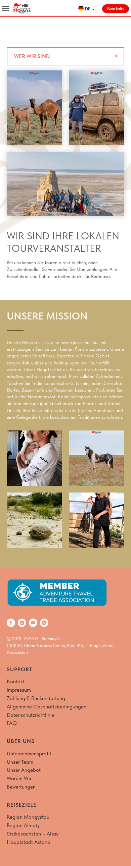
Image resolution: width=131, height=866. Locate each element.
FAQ (12, 723)
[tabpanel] (65, 185)
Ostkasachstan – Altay (32, 833)
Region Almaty (23, 825)
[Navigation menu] (11, 26)
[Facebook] (11, 623)
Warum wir (19, 778)
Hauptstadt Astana (28, 842)
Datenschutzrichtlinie (30, 715)
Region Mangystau (28, 817)
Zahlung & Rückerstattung (36, 698)
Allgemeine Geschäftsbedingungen (46, 706)
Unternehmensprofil (29, 753)
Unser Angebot (24, 770)
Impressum (19, 690)
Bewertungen (21, 787)
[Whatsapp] (44, 623)
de (87, 8)
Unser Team (20, 762)
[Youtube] (33, 623)
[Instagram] (22, 623)
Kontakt (16, 681)
